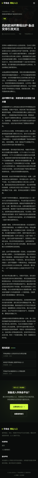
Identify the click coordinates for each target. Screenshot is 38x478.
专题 (13, 11)
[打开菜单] (34, 3)
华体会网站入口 (6, 11)
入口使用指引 (6, 449)
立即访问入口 (18, 407)
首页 (3, 445)
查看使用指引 (19, 414)
